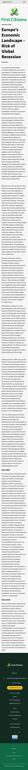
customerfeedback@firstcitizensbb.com (16, 678)
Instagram (15, 732)
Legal (14, 752)
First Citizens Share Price (14, 715)
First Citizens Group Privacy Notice (14, 755)
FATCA (15, 708)
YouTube (19, 732)
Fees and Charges (14, 712)
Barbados (14, 748)
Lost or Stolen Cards (15, 724)
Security (14, 758)
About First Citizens (15, 693)
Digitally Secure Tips (15, 703)
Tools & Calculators (15, 727)
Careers (15, 696)
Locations (14, 718)
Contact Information (15, 700)
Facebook (10, 732)
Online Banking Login (15, 687)
